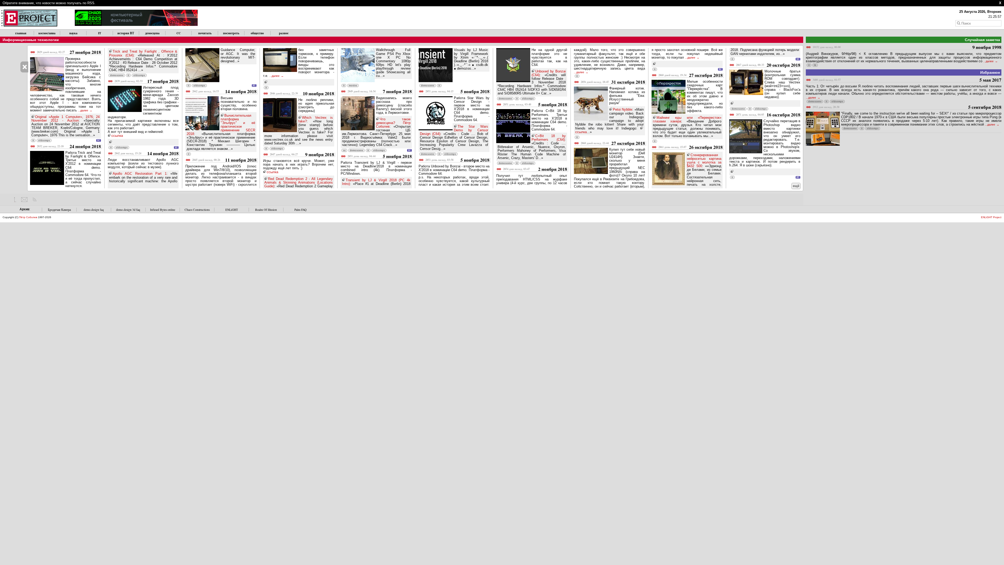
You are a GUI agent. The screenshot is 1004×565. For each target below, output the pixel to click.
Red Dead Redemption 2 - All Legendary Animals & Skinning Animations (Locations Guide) (298, 182)
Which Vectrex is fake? (315, 119)
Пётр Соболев (28, 217)
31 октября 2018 (613, 82)
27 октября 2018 (613, 143)
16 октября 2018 (768, 115)
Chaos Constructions (197, 210)
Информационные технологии (31, 40)
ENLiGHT (231, 210)
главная (20, 33)
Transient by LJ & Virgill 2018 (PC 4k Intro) (376, 182)
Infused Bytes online (162, 210)
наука (73, 33)
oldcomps (44, 140)
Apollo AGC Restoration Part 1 (140, 174)
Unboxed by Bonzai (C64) (549, 73)
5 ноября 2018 (379, 156)
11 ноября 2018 (224, 160)
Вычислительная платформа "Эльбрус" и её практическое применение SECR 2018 (221, 125)
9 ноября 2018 (302, 154)
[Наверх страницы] (15, 199)
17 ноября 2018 (147, 81)
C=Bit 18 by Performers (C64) (549, 138)
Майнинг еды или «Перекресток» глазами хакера (687, 119)
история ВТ (125, 33)
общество (257, 33)
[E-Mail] (24, 199)
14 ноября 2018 (147, 153)
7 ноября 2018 (379, 91)
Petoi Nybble (622, 109)
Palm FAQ (300, 210)
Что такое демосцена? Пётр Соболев (393, 122)
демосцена (152, 33)
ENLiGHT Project (991, 217)
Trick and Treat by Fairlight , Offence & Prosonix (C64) (143, 53)
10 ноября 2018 (302, 94)
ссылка (117, 136)
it (33, 140)
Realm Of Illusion (266, 210)
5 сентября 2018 (907, 107)
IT (99, 33)
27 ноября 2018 (69, 52)
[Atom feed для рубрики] (34, 199)
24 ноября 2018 (69, 146)
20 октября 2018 (768, 65)
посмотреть (231, 33)
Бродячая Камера (59, 210)
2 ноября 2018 (535, 169)
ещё (796, 186)
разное (283, 33)
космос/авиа (46, 33)
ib (815, 65)
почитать (205, 33)
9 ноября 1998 (907, 47)
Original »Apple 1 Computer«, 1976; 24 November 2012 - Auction (65, 118)
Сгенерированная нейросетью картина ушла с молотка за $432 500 (704, 160)
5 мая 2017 (907, 80)
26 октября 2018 (690, 147)
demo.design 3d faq (128, 210)
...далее (83, 110)
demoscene (116, 75)
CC (178, 33)
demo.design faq (94, 210)
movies (353, 85)
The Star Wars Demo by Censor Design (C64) (454, 130)
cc (344, 150)
